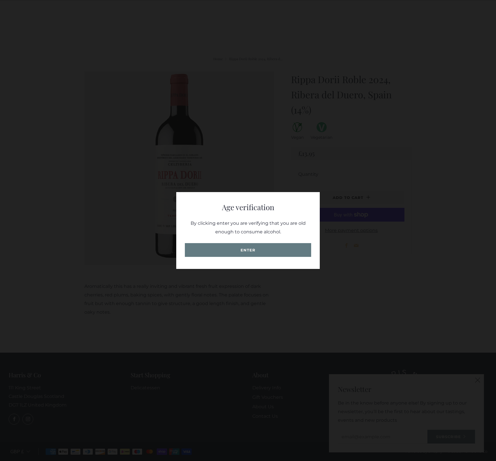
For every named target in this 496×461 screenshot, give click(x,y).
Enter (248, 250)
